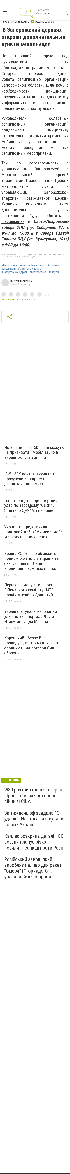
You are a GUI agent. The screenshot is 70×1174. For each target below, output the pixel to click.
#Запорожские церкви (14, 272)
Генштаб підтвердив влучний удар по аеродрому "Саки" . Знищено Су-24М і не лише (31, 505)
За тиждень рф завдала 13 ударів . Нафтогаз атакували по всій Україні (33, 819)
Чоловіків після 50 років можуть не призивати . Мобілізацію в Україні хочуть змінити (34, 452)
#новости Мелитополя (33, 265)
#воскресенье (38, 272)
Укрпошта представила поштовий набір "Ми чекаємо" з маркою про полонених (33, 532)
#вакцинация (8, 268)
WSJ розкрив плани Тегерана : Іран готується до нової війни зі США (34, 795)
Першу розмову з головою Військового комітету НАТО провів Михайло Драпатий (29, 589)
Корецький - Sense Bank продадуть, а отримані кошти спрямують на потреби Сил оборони (31, 645)
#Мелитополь (9, 265)
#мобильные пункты (30, 268)
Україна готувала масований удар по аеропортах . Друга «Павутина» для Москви (30, 616)
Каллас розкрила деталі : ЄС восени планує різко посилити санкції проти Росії (34, 842)
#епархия (53, 272)
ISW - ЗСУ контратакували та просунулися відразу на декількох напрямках (30, 478)
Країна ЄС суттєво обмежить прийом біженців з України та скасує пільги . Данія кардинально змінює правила (31, 561)
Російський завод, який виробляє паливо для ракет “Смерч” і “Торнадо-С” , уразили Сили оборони (33, 868)
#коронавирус (56, 265)
